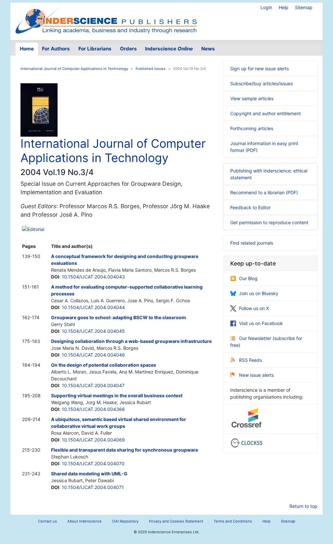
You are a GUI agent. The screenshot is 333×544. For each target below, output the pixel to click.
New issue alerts (256, 375)
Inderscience (169, 49)
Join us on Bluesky (258, 293)
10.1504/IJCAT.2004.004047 (93, 385)
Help (283, 7)
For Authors (56, 49)
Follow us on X (254, 308)
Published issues (151, 68)
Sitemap (304, 7)
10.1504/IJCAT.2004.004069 (93, 439)
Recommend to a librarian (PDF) (264, 192)
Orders (128, 49)
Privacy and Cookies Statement (176, 521)
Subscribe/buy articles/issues (261, 83)
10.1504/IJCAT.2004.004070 (93, 463)
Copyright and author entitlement (265, 113)
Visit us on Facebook (261, 323)
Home (27, 49)
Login (266, 7)
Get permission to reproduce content (269, 222)
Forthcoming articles (251, 128)
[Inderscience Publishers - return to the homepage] (106, 19)
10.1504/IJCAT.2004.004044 (93, 307)
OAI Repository (125, 521)
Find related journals (251, 243)
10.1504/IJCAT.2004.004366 (93, 409)
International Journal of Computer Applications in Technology (74, 68)
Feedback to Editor (250, 207)
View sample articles (251, 98)
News (208, 49)
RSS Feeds (250, 360)
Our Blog (248, 278)
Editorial (35, 229)
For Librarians (95, 49)
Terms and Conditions (233, 521)
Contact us (47, 521)
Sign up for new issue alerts (259, 68)
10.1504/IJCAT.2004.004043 (93, 276)
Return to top (303, 506)
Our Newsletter (256, 338)
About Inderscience (84, 521)
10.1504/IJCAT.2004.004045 (93, 331)
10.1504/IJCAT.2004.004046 (93, 355)
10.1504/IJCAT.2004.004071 (93, 487)
